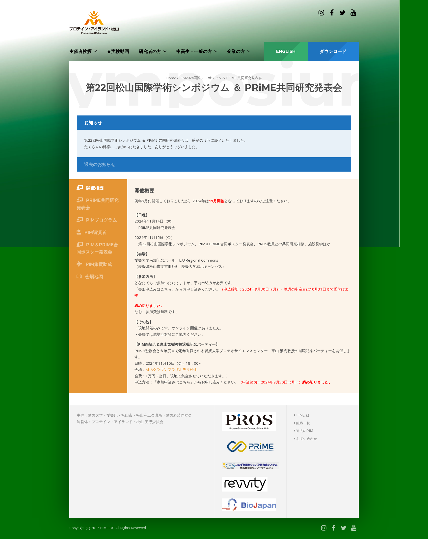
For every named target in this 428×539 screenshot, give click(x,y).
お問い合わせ (306, 438)
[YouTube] (353, 12)
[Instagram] (321, 12)
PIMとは (302, 415)
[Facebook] (331, 12)
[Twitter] (342, 12)
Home (171, 78)
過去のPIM (304, 430)
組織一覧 (302, 423)
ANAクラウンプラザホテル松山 (171, 369)
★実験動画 (118, 51)
